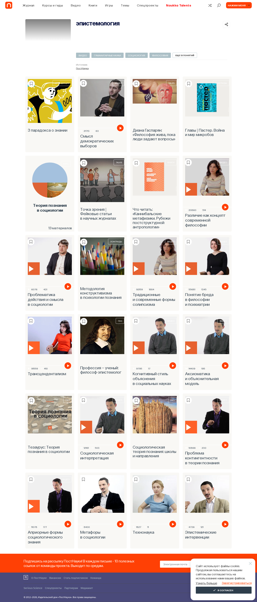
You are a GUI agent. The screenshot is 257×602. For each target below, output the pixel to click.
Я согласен (225, 590)
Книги (93, 5)
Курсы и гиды (52, 5)
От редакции (62, 83)
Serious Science (33, 588)
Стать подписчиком (76, 578)
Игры (109, 5)
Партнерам (71, 588)
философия (160, 55)
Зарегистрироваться (237, 583)
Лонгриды (221, 83)
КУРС (66, 163)
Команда (95, 578)
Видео (76, 5)
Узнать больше (206, 583)
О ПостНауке (39, 578)
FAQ (120, 321)
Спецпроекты (147, 5)
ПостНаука (82, 68)
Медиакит (87, 588)
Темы (125, 5)
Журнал (28, 5)
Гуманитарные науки (107, 55)
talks (171, 83)
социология (136, 55)
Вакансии (55, 578)
